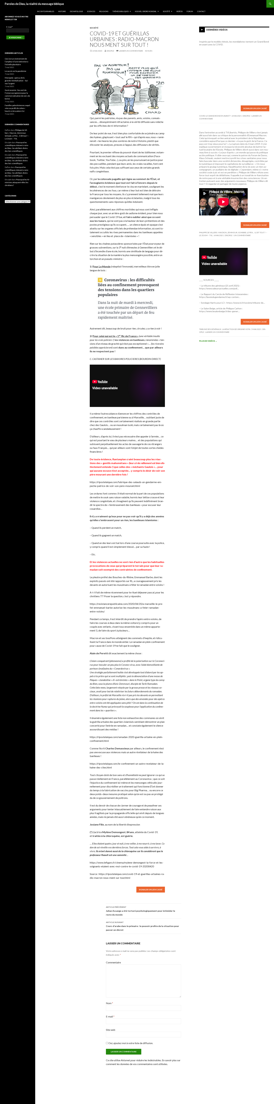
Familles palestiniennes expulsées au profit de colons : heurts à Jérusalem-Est (17, 108)
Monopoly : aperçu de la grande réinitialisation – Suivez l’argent (16, 81)
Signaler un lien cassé (150, 889)
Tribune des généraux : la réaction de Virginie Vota (224, 329)
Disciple (110, 51)
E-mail (110, 1016)
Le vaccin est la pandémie (15, 71)
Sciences (91, 11)
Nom (109, 1003)
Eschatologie (76, 11)
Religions (103, 11)
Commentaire (113, 962)
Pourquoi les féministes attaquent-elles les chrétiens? (17, 182)
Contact (201, 11)
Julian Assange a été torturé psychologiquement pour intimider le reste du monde (140, 911)
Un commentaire (242, 235)
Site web (110, 1029)
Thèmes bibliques (120, 11)
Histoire (62, 11)
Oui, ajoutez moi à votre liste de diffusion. (130, 1043)
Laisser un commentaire (131, 51)
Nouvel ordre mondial (146, 11)
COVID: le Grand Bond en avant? (215, 116)
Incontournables (45, 11)
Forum (190, 11)
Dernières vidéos (217, 29)
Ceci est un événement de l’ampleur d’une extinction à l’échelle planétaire (16, 62)
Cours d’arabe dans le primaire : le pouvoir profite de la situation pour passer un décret (142, 926)
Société (166, 11)
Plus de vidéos (208, 341)
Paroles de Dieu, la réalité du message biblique (34, 4)
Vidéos (179, 11)
